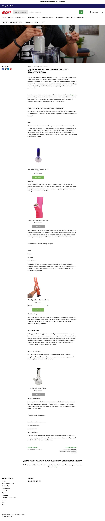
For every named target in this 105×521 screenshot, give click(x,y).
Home (4, 18)
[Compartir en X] (6, 69)
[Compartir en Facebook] (3, 69)
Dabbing (59, 18)
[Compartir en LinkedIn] (8, 69)
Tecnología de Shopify (7, 516)
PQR (43, 22)
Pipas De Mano (47, 18)
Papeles (69, 18)
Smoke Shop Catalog (16, 18)
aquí (56, 467)
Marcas (28, 22)
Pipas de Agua (33, 18)
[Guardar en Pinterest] (11, 69)
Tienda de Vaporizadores (12, 22)
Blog (37, 22)
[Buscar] (81, 12)
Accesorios (79, 18)
